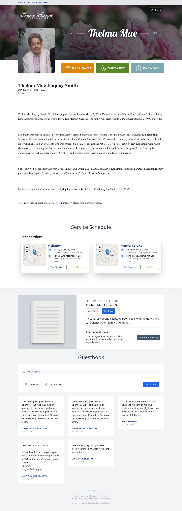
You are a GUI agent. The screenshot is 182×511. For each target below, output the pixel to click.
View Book (93, 311)
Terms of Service (98, 498)
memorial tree (52, 202)
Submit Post (151, 384)
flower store (95, 202)
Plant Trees (77, 267)
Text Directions (57, 267)
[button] (34, 252)
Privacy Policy (83, 498)
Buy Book (108, 311)
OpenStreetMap (94, 503)
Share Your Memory (148, 337)
